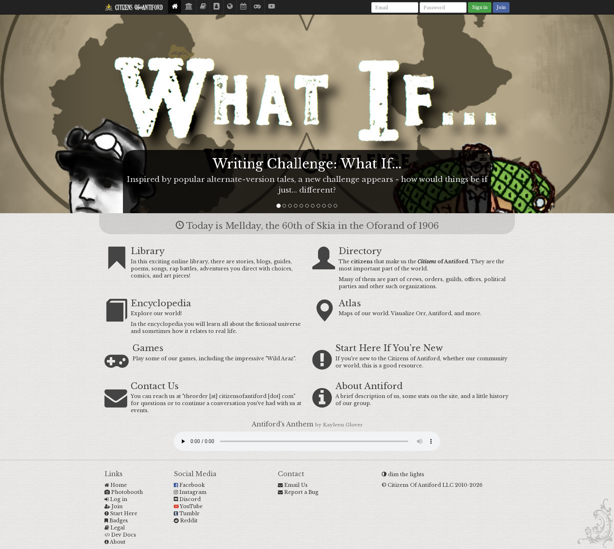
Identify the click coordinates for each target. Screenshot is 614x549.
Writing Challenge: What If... (307, 164)
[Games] (257, 7)
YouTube (191, 506)
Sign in (480, 7)
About (117, 542)
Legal (117, 527)
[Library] (189, 7)
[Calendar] (243, 7)
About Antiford (369, 386)
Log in (118, 499)
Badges (118, 520)
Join (501, 7)
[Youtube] (272, 7)
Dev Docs (123, 535)
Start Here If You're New (389, 348)
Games (148, 348)
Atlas (350, 303)
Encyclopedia (161, 303)
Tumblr (189, 513)
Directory (360, 251)
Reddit (188, 520)
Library (148, 251)
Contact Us (155, 386)
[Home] (175, 7)
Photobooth (126, 492)
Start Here (123, 513)
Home (118, 485)
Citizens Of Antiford (138, 8)
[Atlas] (230, 7)
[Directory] (216, 7)
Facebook (191, 485)
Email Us (295, 485)
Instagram (192, 492)
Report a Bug (300, 492)
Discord (189, 499)
